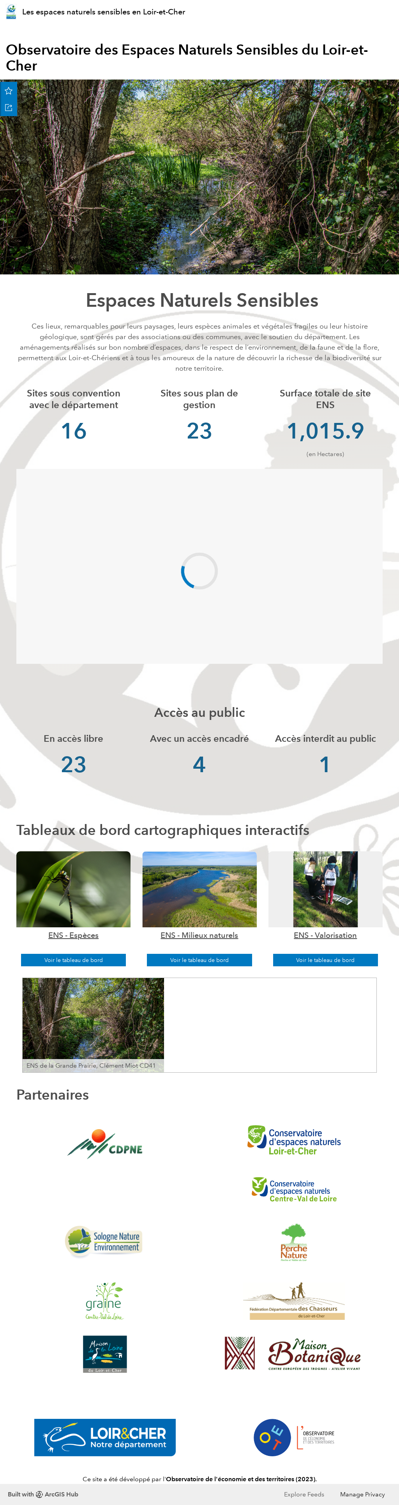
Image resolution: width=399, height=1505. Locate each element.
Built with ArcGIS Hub (43, 1494)
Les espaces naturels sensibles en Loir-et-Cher (103, 11)
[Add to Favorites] (8, 90)
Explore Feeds (304, 1494)
